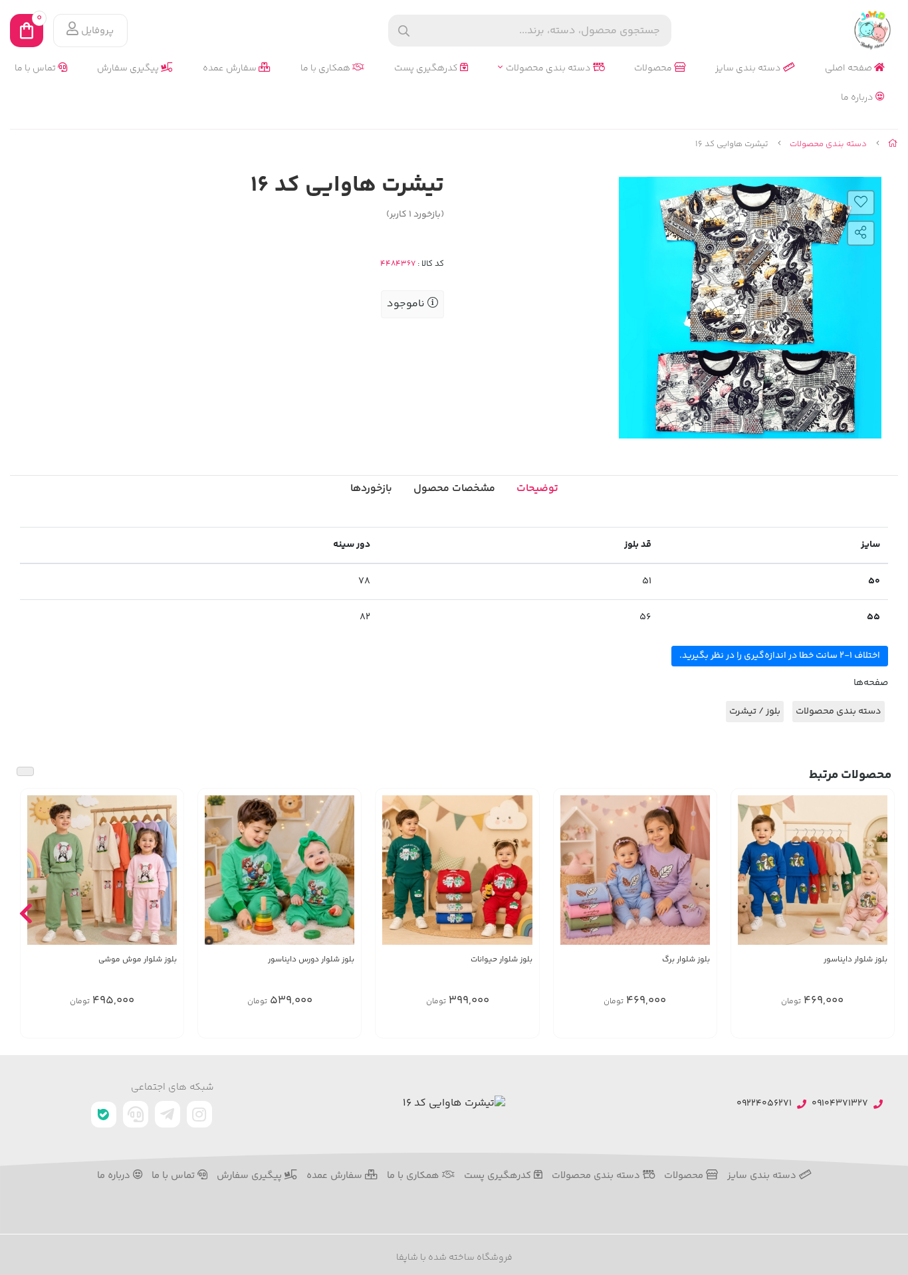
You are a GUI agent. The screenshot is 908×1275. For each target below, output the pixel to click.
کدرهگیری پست (427, 69)
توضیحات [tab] (537, 488)
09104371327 (840, 1104)
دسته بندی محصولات (549, 69)
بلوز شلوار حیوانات (501, 959)
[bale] (103, 1115)
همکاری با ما (326, 69)
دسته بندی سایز (749, 69)
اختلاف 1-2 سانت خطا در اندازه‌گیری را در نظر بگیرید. (779, 655)
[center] (404, 31)
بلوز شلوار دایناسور (855, 959)
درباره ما (858, 98)
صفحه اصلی (849, 69)
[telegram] (167, 1114)
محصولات (654, 69)
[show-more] (876, 877)
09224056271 (764, 1104)
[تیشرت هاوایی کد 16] (454, 1104)
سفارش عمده (231, 69)
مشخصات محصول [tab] (454, 488)
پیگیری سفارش (129, 69)
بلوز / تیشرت (754, 711)
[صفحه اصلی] (893, 144)
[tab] (371, 489)
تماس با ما (36, 69)
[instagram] (199, 1114)
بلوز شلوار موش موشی (137, 959)
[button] (882, 913)
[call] (135, 1114)
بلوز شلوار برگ (686, 959)
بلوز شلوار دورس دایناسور (311, 959)
